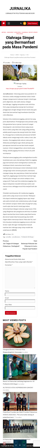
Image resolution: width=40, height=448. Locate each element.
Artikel (4, 32)
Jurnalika (7, 62)
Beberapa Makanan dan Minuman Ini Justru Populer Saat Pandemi (29, 245)
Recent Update (33, 32)
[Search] (21, 23)
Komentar (9, 265)
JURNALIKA (20, 8)
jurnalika (8, 237)
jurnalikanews (16, 237)
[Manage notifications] (4, 443)
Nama (7, 291)
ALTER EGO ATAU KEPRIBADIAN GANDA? (18, 387)
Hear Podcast (32, 23)
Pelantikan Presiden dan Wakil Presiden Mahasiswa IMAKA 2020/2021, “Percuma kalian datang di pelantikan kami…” (20, 414)
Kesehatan (17, 32)
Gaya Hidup (10, 32)
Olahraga (25, 32)
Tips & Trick (19, 33)
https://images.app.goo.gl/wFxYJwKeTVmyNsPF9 (20, 88)
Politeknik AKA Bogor (27, 237)
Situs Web (8, 304)
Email (7, 298)
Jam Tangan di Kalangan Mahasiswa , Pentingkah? (11, 243)
